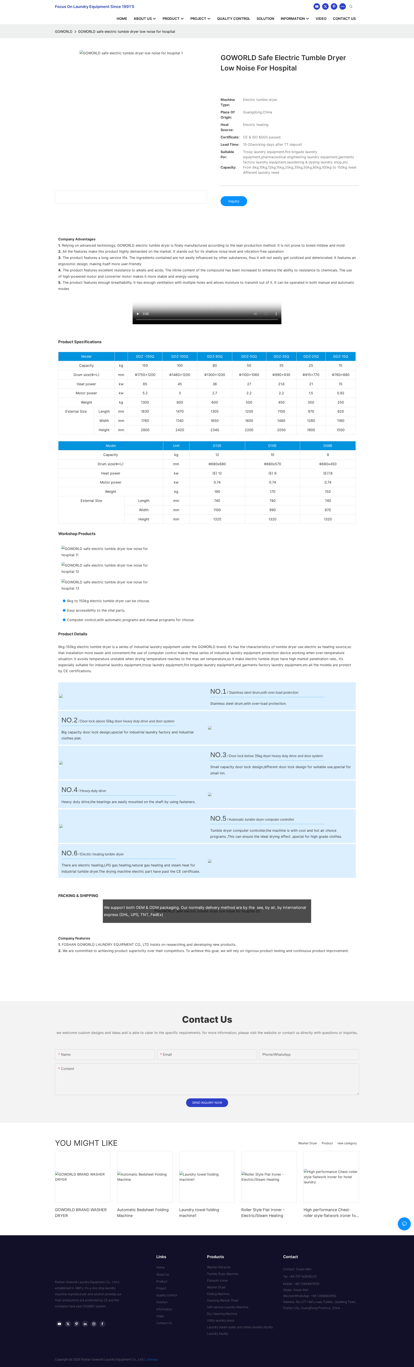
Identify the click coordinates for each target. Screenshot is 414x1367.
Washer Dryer (307, 1143)
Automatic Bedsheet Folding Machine (143, 1212)
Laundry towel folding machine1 (199, 1212)
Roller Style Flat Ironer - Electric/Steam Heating (263, 1212)
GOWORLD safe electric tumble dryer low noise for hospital (126, 31)
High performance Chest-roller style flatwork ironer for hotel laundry (330, 1212)
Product (327, 1143)
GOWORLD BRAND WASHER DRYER (81, 1212)
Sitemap (152, 1359)
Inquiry (233, 201)
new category (347, 1143)
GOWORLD (63, 31)
